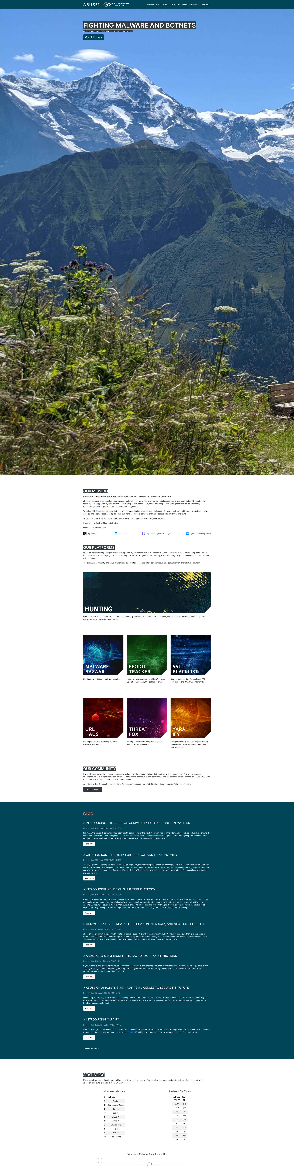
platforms (161, 4)
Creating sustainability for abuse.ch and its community (132, 854)
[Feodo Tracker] (147, 656)
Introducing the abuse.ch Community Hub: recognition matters (138, 823)
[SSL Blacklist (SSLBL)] (191, 656)
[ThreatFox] (147, 719)
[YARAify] (191, 719)
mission (150, 4)
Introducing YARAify (102, 1019)
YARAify (131, 1032)
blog (184, 4)
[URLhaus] (103, 719)
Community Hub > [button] (93, 789)
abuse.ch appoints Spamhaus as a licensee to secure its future (137, 987)
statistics (194, 4)
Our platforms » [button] (93, 37)
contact (205, 4)
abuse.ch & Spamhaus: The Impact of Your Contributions (131, 955)
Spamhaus (100, 511)
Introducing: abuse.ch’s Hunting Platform (120, 889)
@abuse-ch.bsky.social (201, 533)
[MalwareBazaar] (103, 656)
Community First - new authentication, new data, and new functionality (145, 924)
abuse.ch (123, 533)
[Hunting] (147, 593)
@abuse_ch (93, 533)
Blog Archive (92, 1048)
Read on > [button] (89, 844)
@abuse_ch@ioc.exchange (158, 533)
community (174, 4)
